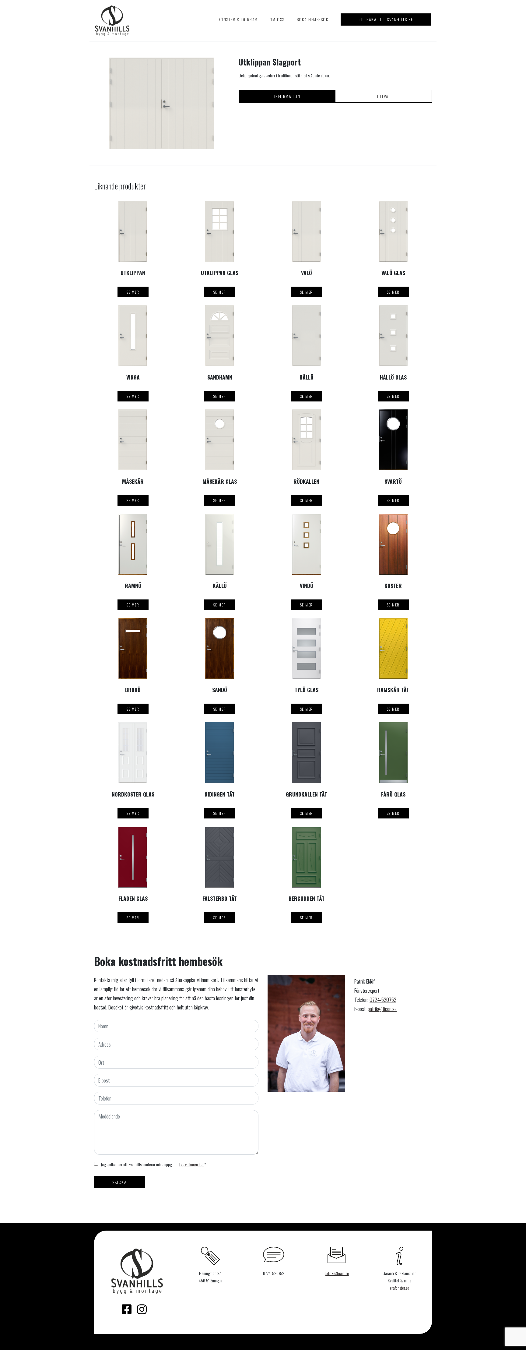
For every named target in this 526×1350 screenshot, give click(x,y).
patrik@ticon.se (382, 1008)
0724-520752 (383, 999)
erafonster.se (399, 1288)
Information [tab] (287, 96)
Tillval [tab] (384, 96)
